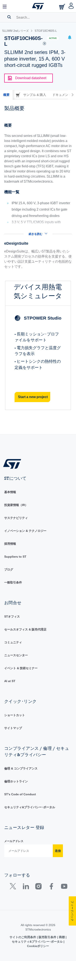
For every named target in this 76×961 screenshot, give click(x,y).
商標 (62, 937)
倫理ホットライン (16, 781)
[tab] (6, 95)
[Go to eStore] (62, 6)
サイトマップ (13, 728)
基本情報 (10, 492)
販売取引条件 (47, 937)
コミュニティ (13, 642)
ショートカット (14, 715)
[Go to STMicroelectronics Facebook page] (51, 887)
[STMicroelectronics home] (38, 6)
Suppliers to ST (15, 556)
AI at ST (9, 681)
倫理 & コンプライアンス (21, 768)
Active (53, 38)
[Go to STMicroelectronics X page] (14, 887)
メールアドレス (13, 841)
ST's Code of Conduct (20, 794)
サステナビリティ (16, 518)
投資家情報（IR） (16, 505)
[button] (5, 6)
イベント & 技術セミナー (21, 668)
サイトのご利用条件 (23, 937)
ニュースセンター (16, 655)
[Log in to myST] (71, 6)
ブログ (8, 569)
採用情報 (10, 543)
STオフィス (12, 616)
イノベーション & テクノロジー (25, 530)
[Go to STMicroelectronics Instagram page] (38, 887)
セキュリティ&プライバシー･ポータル (29, 807)
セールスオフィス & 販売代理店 (25, 629)
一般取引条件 (13, 582)
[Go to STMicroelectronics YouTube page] (64, 887)
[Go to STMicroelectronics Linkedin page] (25, 887)
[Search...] (9, 16)
